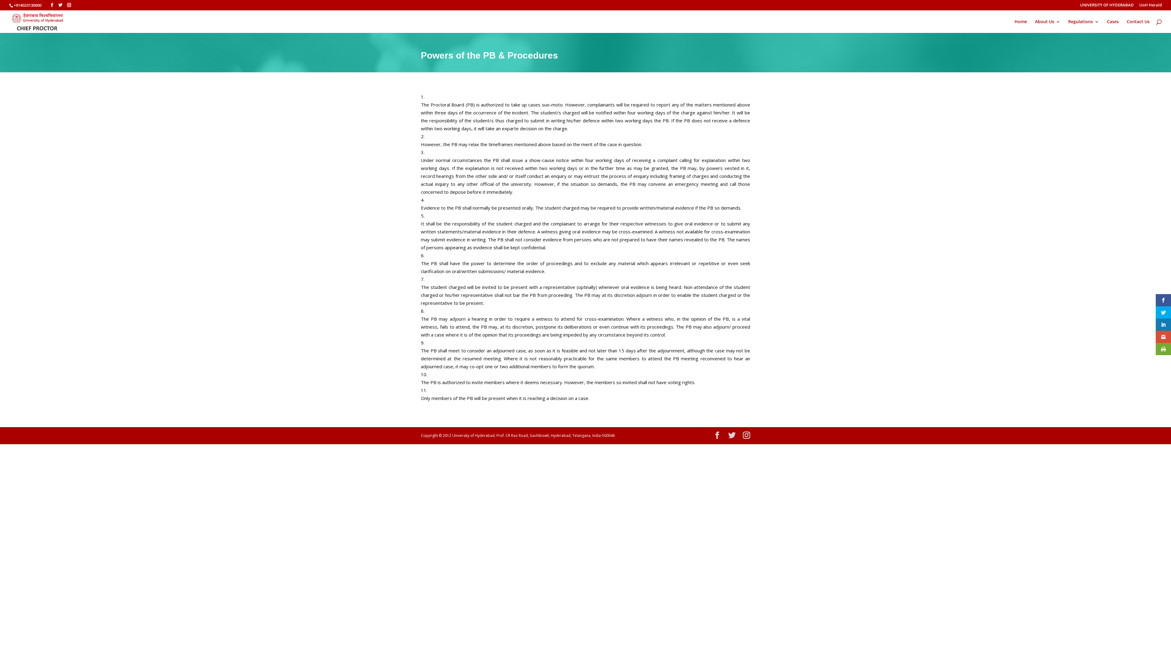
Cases (1113, 22)
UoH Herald (1150, 5)
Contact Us (1138, 22)
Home (1021, 22)
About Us (1044, 22)
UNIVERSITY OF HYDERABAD (1107, 5)
